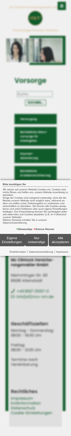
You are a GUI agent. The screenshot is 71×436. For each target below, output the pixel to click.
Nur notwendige (36, 240)
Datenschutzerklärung (41, 251)
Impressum (62, 251)
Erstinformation (18, 251)
